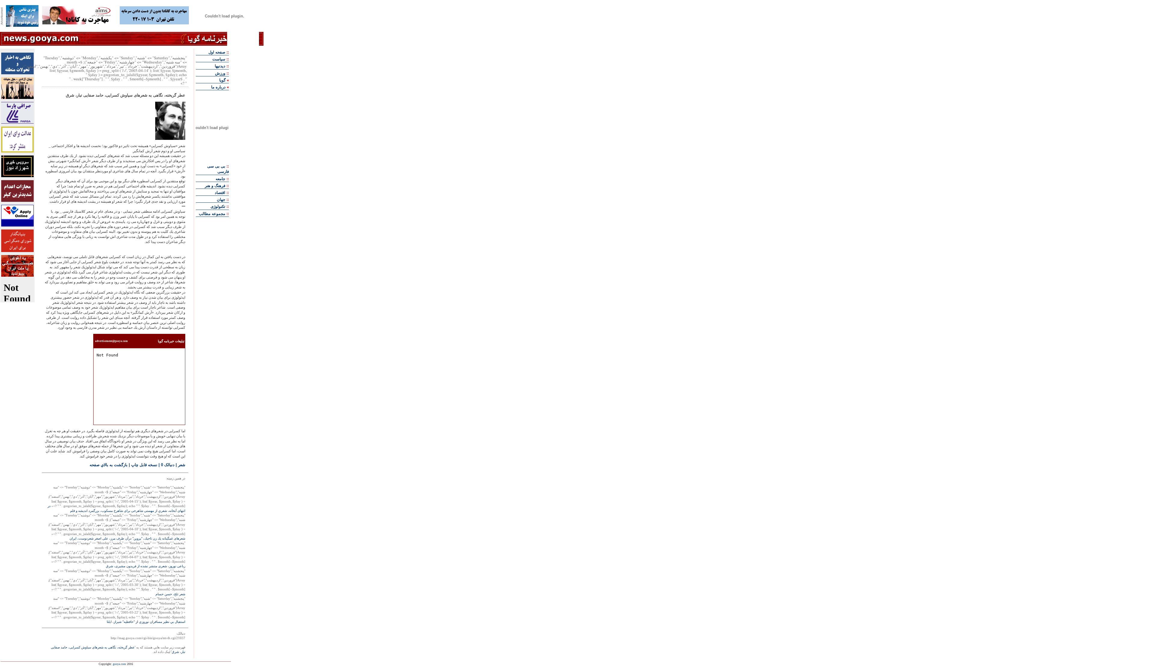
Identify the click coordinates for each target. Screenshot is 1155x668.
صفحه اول (216, 52)
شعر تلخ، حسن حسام (170, 594)
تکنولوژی (218, 206)
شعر (181, 465)
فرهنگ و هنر (215, 185)
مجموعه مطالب (212, 213)
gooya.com (119, 664)
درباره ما (218, 87)
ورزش (220, 73)
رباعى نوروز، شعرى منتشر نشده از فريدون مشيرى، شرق (145, 566)
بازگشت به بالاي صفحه (109, 465)
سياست (218, 59)
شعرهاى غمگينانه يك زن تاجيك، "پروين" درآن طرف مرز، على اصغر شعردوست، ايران (127, 538)
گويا (222, 80)
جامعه (220, 179)
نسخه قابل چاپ (144, 465)
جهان (221, 199)
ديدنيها (220, 66)
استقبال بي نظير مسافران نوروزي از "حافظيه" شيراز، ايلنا (146, 621)
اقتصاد (220, 192)
